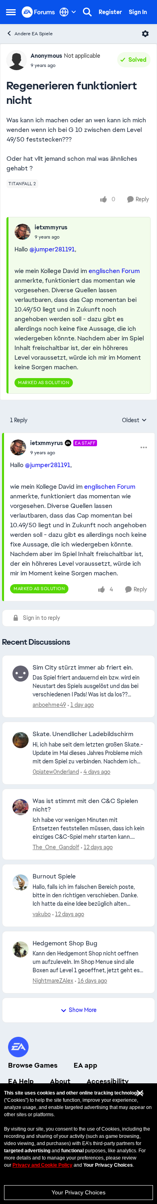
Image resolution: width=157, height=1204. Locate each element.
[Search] (87, 12)
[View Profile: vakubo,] (20, 882)
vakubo (42, 914)
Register (110, 12)
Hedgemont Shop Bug (65, 943)
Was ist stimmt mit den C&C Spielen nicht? (85, 805)
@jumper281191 (52, 249)
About (60, 1081)
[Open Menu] (145, 33)
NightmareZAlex (53, 980)
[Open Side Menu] (11, 12)
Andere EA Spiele (33, 33)
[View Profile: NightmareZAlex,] (20, 949)
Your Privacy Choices (78, 1192)
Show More (83, 1010)
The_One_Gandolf (56, 847)
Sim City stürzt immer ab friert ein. (83, 668)
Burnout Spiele (54, 876)
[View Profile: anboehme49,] (20, 674)
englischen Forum (114, 271)
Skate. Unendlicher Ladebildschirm (83, 734)
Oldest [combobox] (134, 421)
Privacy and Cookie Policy (42, 1165)
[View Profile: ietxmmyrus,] (22, 232)
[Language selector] (68, 12)
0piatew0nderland (56, 771)
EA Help (21, 1081)
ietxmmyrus (51, 227)
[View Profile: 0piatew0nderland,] (20, 740)
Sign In (138, 12)
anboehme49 (49, 704)
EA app (85, 1065)
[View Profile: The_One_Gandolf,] (20, 807)
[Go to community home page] (38, 11)
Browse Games (33, 1065)
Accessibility (108, 1081)
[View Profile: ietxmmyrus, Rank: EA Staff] (18, 447)
